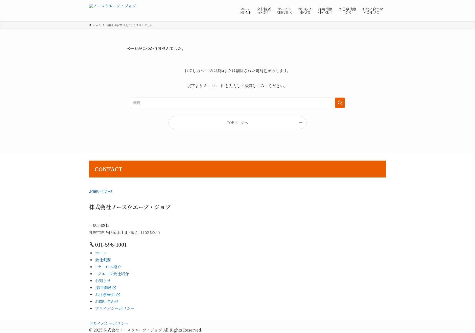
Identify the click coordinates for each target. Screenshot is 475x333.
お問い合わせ (101, 191)
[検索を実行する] (340, 103)
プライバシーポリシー (109, 323)
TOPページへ (237, 122)
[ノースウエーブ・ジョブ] (112, 10)
